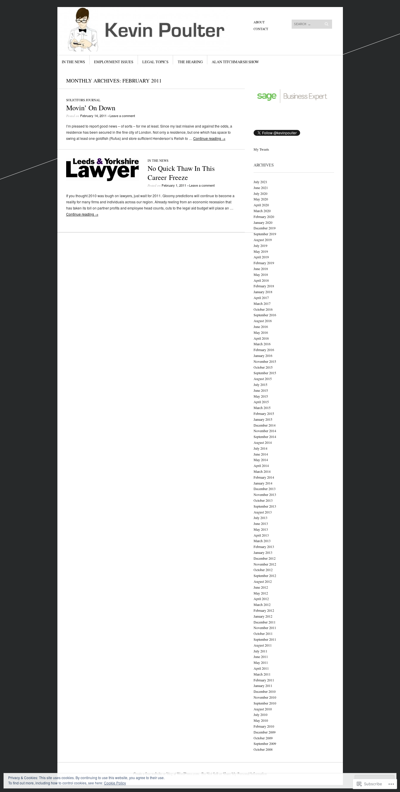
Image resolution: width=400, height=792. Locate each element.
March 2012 (262, 604)
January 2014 (263, 483)
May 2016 (261, 332)
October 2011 (263, 633)
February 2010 (264, 726)
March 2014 (262, 471)
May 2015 (261, 396)
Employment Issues (113, 61)
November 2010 (265, 697)
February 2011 (264, 680)
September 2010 (265, 703)
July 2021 (260, 181)
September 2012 (265, 575)
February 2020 (264, 216)
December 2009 (265, 732)
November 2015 (265, 361)
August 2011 (263, 645)
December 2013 (265, 488)
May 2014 (261, 459)
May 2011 (261, 662)
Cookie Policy (115, 782)
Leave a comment (122, 115)
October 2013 (263, 500)
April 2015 (261, 401)
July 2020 (260, 193)
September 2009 (265, 743)
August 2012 (263, 581)
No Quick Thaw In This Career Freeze (181, 173)
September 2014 (265, 436)
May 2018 (261, 274)
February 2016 (264, 349)
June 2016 (261, 326)
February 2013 (264, 546)
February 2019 (264, 262)
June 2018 (261, 268)
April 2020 (261, 204)
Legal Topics (155, 61)
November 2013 (265, 494)
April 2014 (261, 465)
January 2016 (263, 355)
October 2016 (263, 309)
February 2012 (264, 610)
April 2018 (261, 280)
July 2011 (260, 651)
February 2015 (264, 413)
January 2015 (263, 419)
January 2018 (263, 291)
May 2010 (261, 720)
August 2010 (263, 709)
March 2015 (262, 407)
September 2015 (265, 372)
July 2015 (260, 384)
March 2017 (262, 303)
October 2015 (263, 367)
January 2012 (263, 616)
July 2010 (260, 714)
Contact (261, 29)
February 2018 (264, 286)
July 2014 (260, 448)
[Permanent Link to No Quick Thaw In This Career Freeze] (102, 179)
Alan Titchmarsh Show (235, 61)
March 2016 (262, 343)
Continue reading (209, 138)
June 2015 (261, 390)
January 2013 (263, 552)
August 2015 (263, 378)
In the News (73, 61)
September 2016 (265, 314)
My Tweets (261, 149)
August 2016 (263, 320)
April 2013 (261, 535)
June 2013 (261, 523)
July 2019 (260, 245)
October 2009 (263, 738)
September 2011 (265, 639)
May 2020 (261, 199)
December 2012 (265, 558)
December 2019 (265, 228)
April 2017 (261, 297)
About (259, 22)
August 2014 (263, 442)
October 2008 (263, 749)
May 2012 (261, 593)
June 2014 (261, 454)
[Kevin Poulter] (155, 29)
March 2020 (262, 210)
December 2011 (265, 622)
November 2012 (265, 564)
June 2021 (261, 187)
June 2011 (261, 656)
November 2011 (265, 627)
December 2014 (265, 425)
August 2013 (263, 512)
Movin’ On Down (90, 107)
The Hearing (190, 61)
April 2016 (261, 338)
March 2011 (262, 674)
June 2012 (261, 587)
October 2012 (263, 569)
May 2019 (261, 251)
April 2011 (261, 668)
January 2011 (263, 685)
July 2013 (260, 517)
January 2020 (263, 222)
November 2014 (265, 430)
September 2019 (265, 233)
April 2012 (261, 598)
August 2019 (263, 239)
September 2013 (265, 506)
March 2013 (262, 540)
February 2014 (264, 477)
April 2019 (261, 257)
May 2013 (261, 529)
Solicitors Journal (83, 100)
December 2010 (265, 691)
